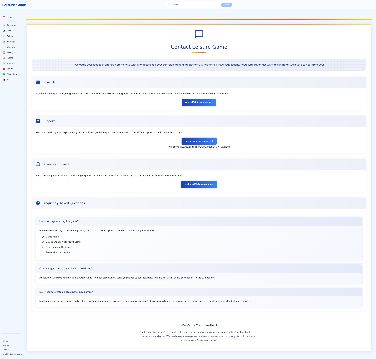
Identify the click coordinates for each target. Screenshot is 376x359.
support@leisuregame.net (199, 141)
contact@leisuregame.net (199, 102)
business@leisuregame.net (199, 184)
